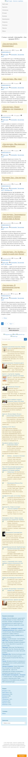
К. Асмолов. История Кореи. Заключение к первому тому (13, 589)
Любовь (4, 618)
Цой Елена (5, 640)
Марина (4, 639)
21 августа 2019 (7, 115)
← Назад (4, 318)
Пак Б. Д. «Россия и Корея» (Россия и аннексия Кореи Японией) (11, 414)
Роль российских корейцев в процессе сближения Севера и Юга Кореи (13, 400)
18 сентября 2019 (7, 50)
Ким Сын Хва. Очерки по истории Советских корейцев (11, 507)
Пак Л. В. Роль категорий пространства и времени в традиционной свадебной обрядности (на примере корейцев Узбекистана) (13, 469)
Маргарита (5, 647)
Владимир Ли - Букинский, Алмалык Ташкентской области (12, 629)
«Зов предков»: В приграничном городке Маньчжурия (11, 287)
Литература (5, 10)
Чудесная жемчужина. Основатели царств (13, 363)
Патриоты (4, 22)
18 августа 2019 (7, 184)
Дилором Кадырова (7, 666)
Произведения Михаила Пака (15, 483)
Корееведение (5, 19)
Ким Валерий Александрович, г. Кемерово (13, 675)
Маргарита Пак (6, 654)
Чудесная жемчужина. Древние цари (11, 599)
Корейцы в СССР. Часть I (8, 427)
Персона (4, 28)
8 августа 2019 (6, 294)
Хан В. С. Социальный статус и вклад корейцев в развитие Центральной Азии (12, 562)
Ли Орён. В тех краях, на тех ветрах (11, 496)
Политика (4, 25)
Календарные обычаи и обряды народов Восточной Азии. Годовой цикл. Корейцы (13, 518)
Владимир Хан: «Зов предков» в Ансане (14, 178)
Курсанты (4, 7)
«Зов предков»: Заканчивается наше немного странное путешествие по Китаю (13, 216)
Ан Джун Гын (8, 264)
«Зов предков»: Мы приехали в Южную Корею (13, 145)
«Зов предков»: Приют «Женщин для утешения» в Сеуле (12, 108)
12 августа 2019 (7, 258)
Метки (4, 31)
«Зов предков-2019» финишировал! (9, 44)
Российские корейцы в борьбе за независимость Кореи (10, 443)
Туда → (11, 323)
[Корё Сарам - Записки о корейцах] (14, 1)
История (4, 13)
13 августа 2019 (7, 223)
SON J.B (4, 625)
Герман (4, 661)
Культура (4, 16)
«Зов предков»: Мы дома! (12, 79)
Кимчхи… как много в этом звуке (16, 456)
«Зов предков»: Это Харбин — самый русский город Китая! (14, 252)
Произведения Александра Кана (14, 532)
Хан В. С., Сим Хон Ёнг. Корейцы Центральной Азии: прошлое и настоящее (13, 374)
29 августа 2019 (7, 83)
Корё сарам (5, 4)
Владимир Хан (8, 190)
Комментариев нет (6, 52)
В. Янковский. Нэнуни (13, 386)
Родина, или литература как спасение (12, 577)
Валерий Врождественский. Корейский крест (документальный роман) (14, 547)
